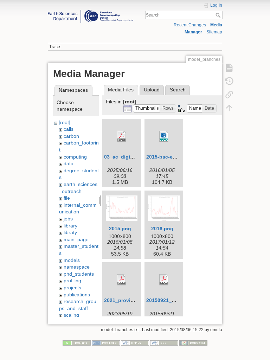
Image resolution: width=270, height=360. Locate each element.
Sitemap (214, 32)
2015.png (120, 228)
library (70, 226)
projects (72, 287)
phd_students (79, 274)
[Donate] (77, 342)
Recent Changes (190, 24)
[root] (64, 122)
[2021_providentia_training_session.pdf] (121, 280)
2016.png (162, 228)
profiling (72, 280)
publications (77, 294)
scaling (71, 315)
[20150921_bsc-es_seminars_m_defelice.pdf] (163, 280)
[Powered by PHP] (106, 342)
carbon (71, 136)
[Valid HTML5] (135, 342)
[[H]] (90, 11)
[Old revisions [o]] (229, 81)
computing (75, 157)
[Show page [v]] (229, 67)
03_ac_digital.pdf (125, 157)
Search (219, 15)
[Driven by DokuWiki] (193, 342)
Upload (152, 89)
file (67, 198)
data (68, 163)
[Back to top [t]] (229, 107)
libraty (70, 232)
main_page (76, 239)
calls (68, 129)
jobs (68, 218)
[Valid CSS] (164, 342)
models (72, 260)
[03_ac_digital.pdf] (121, 136)
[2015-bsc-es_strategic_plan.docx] (163, 136)
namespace (77, 267)
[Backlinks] (229, 94)
